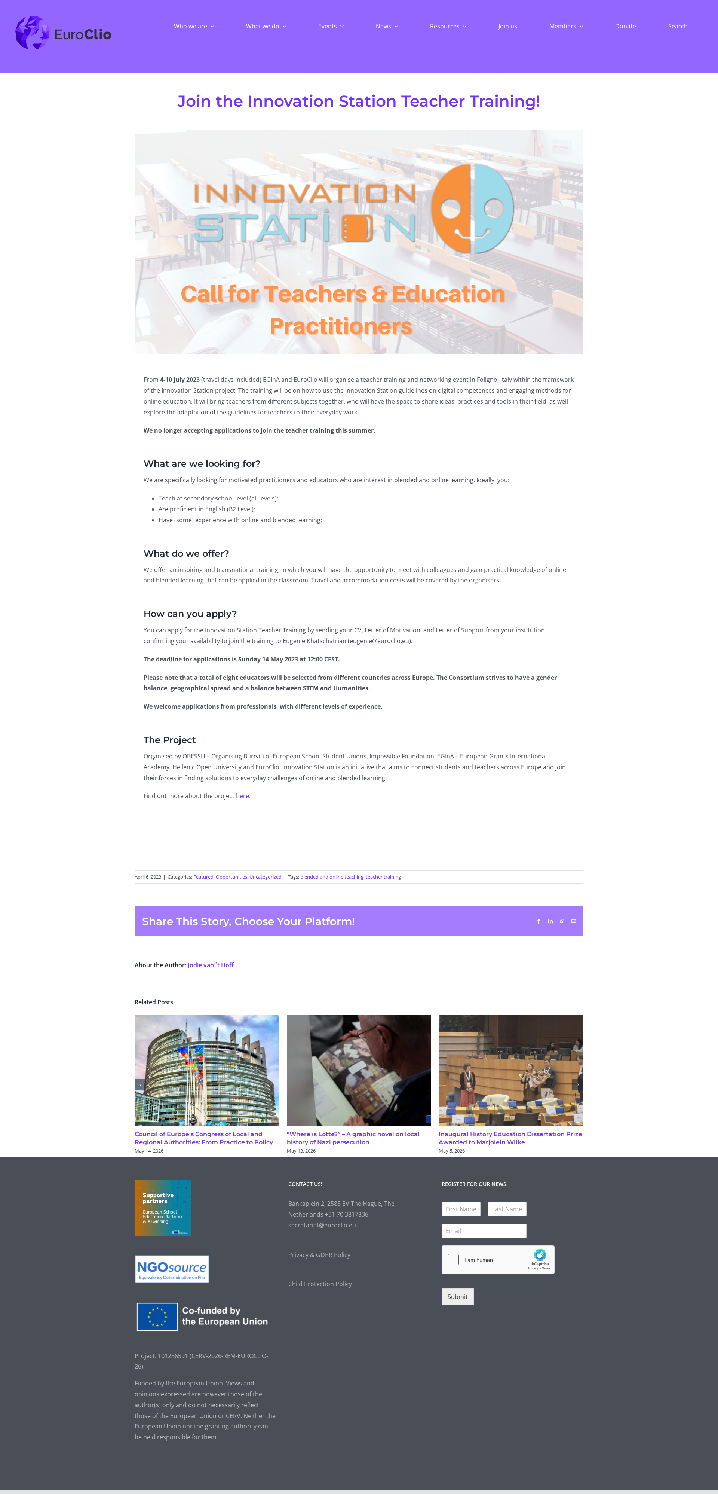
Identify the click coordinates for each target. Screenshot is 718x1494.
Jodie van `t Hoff (211, 965)
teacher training (383, 876)
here (242, 796)
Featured (203, 876)
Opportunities (231, 876)
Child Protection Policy (320, 1284)
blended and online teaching (331, 876)
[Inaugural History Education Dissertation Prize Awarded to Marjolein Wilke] (511, 1019)
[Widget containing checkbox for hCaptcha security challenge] (498, 1259)
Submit (458, 1297)
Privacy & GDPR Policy (319, 1255)
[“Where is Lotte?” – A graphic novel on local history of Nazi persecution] (359, 1019)
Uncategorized (265, 876)
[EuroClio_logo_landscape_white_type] (63, 17)
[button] (140, 1084)
